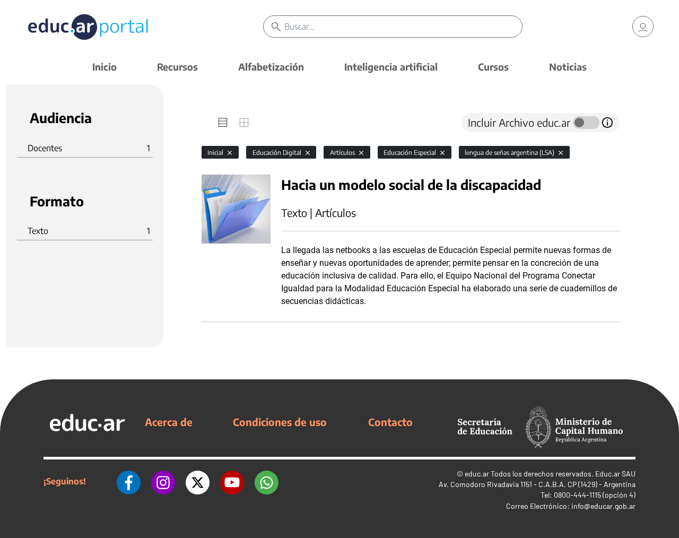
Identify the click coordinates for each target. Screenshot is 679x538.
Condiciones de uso (280, 421)
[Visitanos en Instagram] (163, 481)
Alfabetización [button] (271, 66)
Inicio (104, 66)
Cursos (493, 66)
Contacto (390, 421)
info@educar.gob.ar (603, 505)
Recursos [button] (177, 66)
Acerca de (169, 421)
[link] (643, 26)
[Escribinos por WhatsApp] (266, 481)
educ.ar (477, 473)
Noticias (568, 66)
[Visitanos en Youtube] (232, 481)
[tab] (222, 122)
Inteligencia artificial (391, 66)
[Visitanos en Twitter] (198, 481)
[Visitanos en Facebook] (129, 481)
